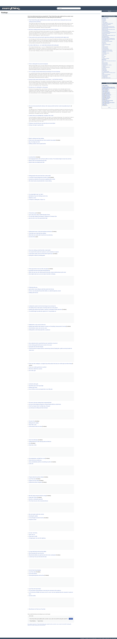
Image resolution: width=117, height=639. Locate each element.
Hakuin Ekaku (104, 70)
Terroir (103, 45)
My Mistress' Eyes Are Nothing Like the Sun (38, 196)
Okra (103, 55)
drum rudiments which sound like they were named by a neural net (43, 343)
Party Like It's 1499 (33, 536)
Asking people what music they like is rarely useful (40, 175)
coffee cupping (104, 22)
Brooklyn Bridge (105, 62)
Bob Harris (104, 42)
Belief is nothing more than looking (36, 138)
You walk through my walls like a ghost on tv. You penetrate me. (42, 311)
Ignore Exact (40, 620)
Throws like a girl (32, 212)
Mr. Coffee (104, 56)
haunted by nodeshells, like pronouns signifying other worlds (42, 179)
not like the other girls (33, 383)
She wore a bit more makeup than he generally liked (40, 402)
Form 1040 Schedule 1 (106, 31)
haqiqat (108, 89)
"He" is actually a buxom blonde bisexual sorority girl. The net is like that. (44, 71)
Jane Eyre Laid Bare (105, 58)
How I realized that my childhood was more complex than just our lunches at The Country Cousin (108, 39)
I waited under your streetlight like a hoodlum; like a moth (41, 115)
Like (30, 443)
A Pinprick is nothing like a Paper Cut (37, 199)
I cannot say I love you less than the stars (37, 556)
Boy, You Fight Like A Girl (34, 141)
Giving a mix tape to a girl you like (36, 125)
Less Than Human (33, 573)
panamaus (108, 95)
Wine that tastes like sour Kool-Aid (36, 553)
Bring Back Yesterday (105, 37)
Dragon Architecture (105, 98)
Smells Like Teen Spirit (34, 480)
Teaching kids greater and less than (36, 575)
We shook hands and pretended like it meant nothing (40, 180)
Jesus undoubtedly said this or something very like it (40, 461)
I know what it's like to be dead (35, 426)
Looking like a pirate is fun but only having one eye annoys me (42, 306)
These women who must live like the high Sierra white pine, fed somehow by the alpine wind (49, 37)
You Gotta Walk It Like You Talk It (36, 194)
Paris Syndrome (105, 75)
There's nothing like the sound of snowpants (38, 63)
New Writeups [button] (109, 83)
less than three (32, 236)
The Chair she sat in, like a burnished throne (38, 500)
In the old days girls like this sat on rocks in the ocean (40, 344)
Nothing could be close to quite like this (37, 143)
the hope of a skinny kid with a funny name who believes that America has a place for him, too (108, 27)
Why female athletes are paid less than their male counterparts (42, 554)
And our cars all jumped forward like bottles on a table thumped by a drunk (45, 290)
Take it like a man (32, 424)
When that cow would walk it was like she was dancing (40, 235)
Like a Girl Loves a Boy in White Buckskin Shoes (39, 214)
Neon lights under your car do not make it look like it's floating (42, 274)
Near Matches (33, 620)
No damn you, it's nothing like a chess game (38, 87)
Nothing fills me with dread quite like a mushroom (39, 329)
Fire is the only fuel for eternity (107, 41)
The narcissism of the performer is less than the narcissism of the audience (45, 590)
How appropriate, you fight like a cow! (37, 458)
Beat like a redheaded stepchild (36, 499)
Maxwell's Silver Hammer (106, 24)
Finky (106, 99)
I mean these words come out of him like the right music (41, 253)
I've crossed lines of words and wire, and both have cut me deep (109, 33)
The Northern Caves (105, 53)
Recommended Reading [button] (109, 16)
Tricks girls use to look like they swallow (37, 233)
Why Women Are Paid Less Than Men (37, 609)
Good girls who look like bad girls (36, 346)
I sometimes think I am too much (107, 23)
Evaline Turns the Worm (106, 74)
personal (104, 89)
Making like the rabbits (34, 422)
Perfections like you (33, 287)
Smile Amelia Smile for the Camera (108, 102)
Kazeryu (108, 91)
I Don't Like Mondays (33, 439)
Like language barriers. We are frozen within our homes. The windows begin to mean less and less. (50, 158)
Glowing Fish (108, 93)
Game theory (104, 69)
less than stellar (32, 595)
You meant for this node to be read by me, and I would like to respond (44, 251)
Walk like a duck (32, 197)
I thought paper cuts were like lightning (37, 538)
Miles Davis (104, 68)
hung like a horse (32, 519)
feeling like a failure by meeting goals (37, 255)
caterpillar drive (104, 76)
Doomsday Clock (105, 25)
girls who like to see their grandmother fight (38, 218)
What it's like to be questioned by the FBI (37, 160)
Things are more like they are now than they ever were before (42, 123)
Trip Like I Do (32, 421)
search (71, 618)
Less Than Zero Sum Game (35, 588)
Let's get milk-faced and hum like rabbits (37, 551)
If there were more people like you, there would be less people (42, 140)
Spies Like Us (32, 534)
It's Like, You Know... (33, 532)
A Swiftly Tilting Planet (106, 67)
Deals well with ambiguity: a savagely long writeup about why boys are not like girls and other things (50, 363)
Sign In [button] (109, 11)
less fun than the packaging (35, 570)
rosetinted (107, 101)
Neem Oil (103, 21)
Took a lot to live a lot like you (35, 460)
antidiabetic (104, 20)
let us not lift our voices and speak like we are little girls (40, 389)
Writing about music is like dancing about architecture (40, 231)
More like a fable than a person (35, 368)
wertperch (107, 86)
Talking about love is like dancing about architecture (40, 441)
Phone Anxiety (104, 34)
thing (103, 86)
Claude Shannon (105, 46)
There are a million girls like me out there (37, 367)
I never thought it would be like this (36, 517)
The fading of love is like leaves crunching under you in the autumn (43, 307)
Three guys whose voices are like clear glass (38, 268)
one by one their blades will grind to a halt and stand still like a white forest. (45, 404)
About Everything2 (105, 17)
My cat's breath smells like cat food (36, 514)
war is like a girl (32, 370)
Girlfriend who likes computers (35, 482)
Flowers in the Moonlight (106, 44)
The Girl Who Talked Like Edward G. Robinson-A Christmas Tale (43, 216)
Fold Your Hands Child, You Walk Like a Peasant (39, 406)
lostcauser (107, 103)
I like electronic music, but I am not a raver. (38, 328)
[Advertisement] (58, 3)
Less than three (32, 157)
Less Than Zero (32, 478)
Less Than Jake (32, 571)
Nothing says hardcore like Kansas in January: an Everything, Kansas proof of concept (47, 326)
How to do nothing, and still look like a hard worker (40, 250)
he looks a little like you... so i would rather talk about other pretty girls (44, 45)
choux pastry (104, 54)
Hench (103, 57)
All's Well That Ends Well (106, 77)
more (109, 107)
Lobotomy (104, 66)
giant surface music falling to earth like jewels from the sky (41, 289)
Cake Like (31, 463)
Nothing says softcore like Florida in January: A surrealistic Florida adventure (45, 309)
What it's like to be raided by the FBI (36, 162)
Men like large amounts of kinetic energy (37, 495)
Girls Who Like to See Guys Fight (36, 385)
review (104, 95)
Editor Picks (104, 59)
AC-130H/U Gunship (105, 71)
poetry (104, 101)
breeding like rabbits (33, 516)
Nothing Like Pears (33, 387)
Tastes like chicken (33, 497)
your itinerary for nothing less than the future (38, 407)
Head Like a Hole (32, 445)
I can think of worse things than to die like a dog (39, 177)
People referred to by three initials (36, 477)
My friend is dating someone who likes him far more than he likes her (43, 29)
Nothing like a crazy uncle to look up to (37, 324)
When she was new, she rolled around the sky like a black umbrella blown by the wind (47, 272)
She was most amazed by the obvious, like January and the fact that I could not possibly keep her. (50, 105)
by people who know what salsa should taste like (39, 270)
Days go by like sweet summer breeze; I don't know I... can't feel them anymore (46, 79)
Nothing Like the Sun (33, 292)
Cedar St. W (104, 43)
